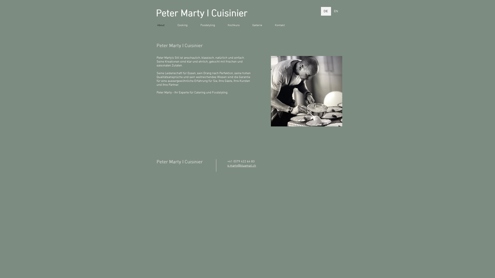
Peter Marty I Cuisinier (202, 14)
